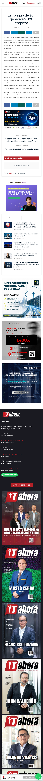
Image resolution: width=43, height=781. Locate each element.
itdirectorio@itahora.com (10, 468)
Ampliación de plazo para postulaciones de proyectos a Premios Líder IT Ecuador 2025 (25, 225)
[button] (38, 776)
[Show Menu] (3, 3)
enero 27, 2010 (19, 27)
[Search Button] (24, 3)
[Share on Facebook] (7, 32)
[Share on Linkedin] (14, 32)
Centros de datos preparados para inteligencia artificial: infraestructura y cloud (26, 265)
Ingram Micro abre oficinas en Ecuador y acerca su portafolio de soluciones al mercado (26, 245)
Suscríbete (31, 3)
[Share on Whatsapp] (21, 32)
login (11, 173)
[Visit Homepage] (13, 3)
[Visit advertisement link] (21, 119)
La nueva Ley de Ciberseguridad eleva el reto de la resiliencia (25, 255)
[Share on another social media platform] (36, 32)
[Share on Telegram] (29, 32)
